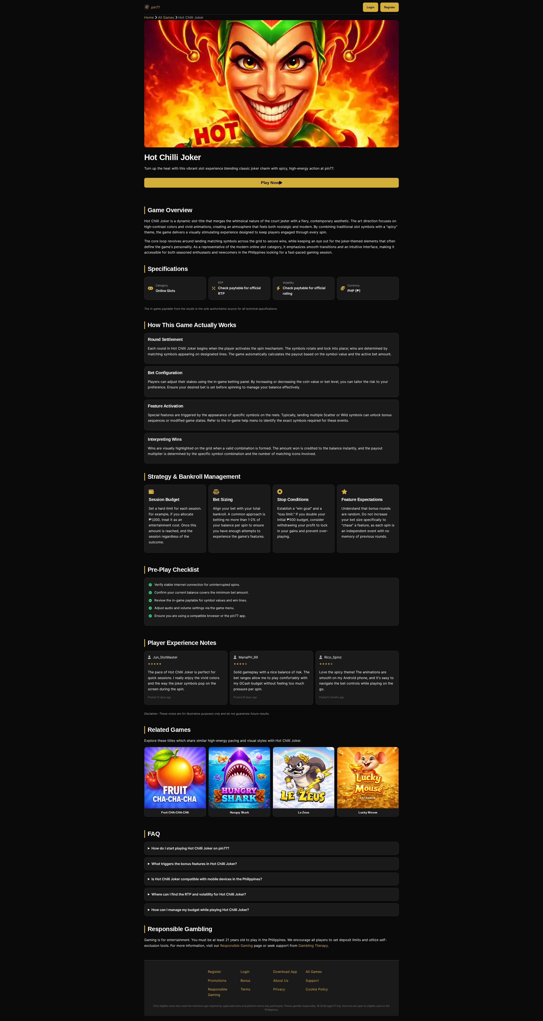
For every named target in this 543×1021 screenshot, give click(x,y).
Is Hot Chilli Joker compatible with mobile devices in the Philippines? (206, 879)
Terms (245, 989)
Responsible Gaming (236, 945)
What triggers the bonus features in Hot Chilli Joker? (194, 864)
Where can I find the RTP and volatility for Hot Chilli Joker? (198, 894)
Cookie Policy (317, 989)
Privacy (279, 989)
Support (312, 980)
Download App (285, 971)
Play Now (270, 183)
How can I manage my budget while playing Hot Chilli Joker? (200, 910)
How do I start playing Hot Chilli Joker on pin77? (190, 848)
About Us (280, 980)
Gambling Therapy (313, 945)
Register (389, 7)
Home (149, 17)
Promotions (217, 980)
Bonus (245, 980)
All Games (166, 17)
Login (370, 7)
